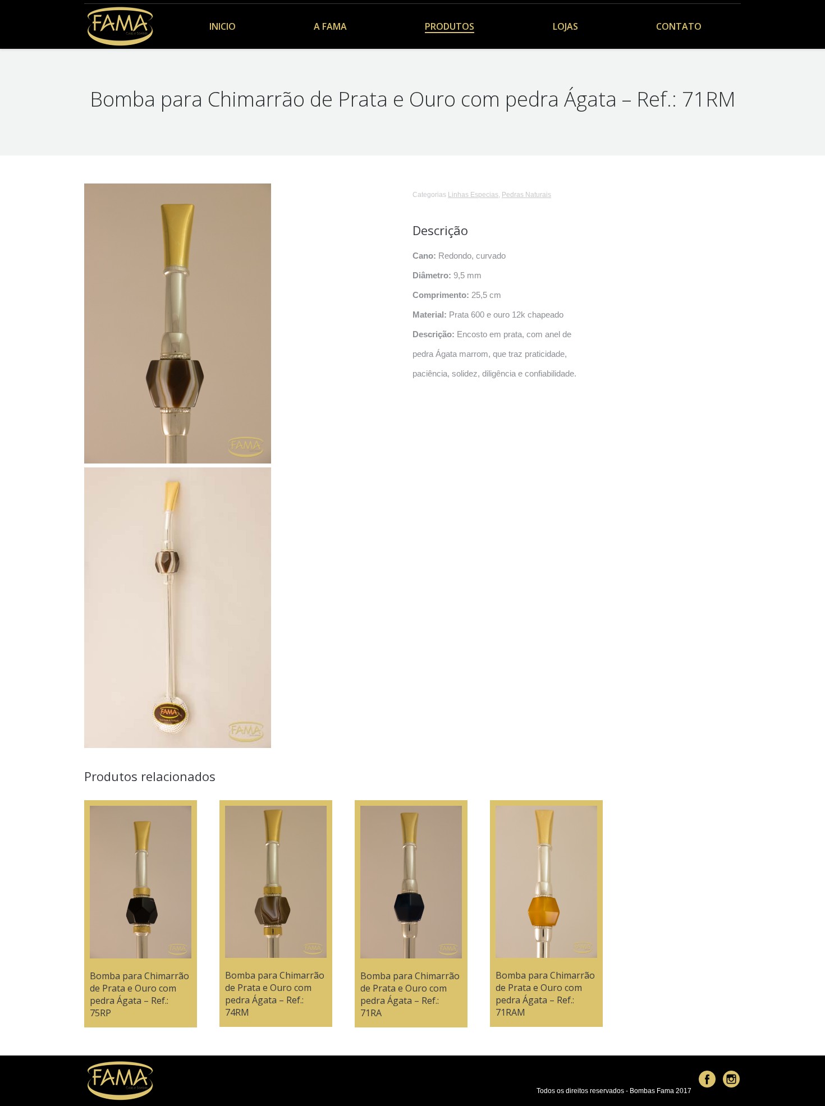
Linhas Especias (473, 195)
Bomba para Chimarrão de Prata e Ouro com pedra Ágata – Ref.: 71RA (410, 994)
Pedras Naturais (526, 195)
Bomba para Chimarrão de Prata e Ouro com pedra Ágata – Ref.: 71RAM (545, 993)
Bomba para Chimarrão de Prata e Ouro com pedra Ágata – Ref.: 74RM (274, 993)
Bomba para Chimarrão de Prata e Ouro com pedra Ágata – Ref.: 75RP (139, 994)
